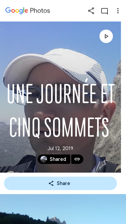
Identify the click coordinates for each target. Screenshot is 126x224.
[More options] (118, 10)
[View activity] (104, 10)
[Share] (91, 10)
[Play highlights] (106, 36)
